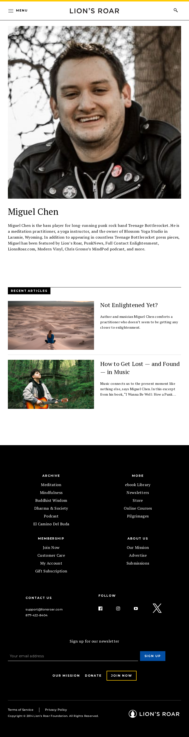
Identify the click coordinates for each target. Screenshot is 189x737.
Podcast (51, 516)
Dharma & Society (51, 508)
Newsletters (137, 492)
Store (138, 500)
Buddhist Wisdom (51, 500)
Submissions (137, 563)
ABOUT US (137, 538)
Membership (51, 538)
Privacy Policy (56, 709)
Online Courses (138, 508)
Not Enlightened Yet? (129, 305)
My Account (51, 563)
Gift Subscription (51, 571)
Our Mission (138, 547)
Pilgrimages (138, 516)
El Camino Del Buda (51, 524)
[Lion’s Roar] (154, 716)
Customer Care (51, 555)
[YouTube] (140, 608)
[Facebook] (104, 608)
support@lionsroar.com (44, 609)
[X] (157, 608)
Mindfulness (51, 492)
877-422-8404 (36, 615)
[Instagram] (122, 608)
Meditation (51, 484)
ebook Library (137, 484)
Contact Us (39, 598)
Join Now (51, 547)
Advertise (138, 555)
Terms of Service (20, 709)
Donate (93, 675)
